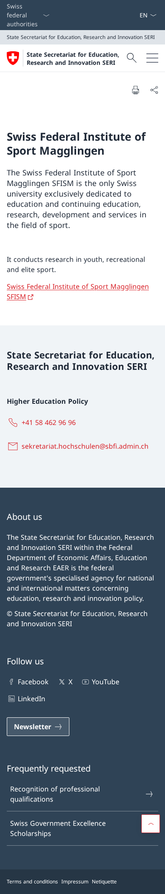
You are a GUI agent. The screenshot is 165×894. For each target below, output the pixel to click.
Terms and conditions (32, 881)
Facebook (33, 681)
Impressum (74, 881)
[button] (150, 823)
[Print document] (135, 90)
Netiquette (104, 881)
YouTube (105, 681)
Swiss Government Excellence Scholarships (58, 828)
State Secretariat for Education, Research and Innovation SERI (73, 58)
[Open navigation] (152, 58)
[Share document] (154, 90)
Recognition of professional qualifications (55, 794)
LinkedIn (31, 698)
